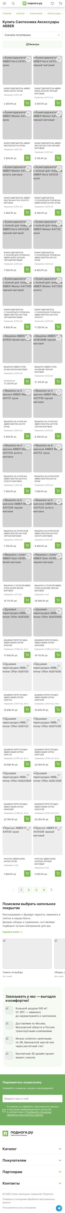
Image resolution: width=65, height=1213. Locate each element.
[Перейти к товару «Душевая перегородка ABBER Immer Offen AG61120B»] (47, 731)
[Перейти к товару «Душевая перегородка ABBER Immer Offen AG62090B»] (17, 785)
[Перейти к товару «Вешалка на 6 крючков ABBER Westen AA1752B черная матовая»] (17, 512)
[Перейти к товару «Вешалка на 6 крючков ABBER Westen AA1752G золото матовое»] (47, 512)
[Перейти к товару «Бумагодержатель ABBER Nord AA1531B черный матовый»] (47, 70)
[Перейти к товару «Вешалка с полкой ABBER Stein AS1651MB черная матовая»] (47, 567)
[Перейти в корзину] (60, 3)
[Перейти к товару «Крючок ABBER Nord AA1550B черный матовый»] (47, 840)
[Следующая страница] (51, 890)
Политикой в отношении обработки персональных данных (29, 1113)
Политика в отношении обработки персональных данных (29, 1201)
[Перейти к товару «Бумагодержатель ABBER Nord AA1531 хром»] (17, 70)
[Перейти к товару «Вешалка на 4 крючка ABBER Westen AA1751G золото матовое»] (17, 457)
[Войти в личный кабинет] (52, 3)
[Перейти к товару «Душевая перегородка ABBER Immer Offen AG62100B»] (47, 785)
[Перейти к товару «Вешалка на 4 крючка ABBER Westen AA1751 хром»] (17, 403)
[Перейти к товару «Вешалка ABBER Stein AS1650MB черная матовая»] (47, 348)
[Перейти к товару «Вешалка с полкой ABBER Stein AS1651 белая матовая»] (17, 567)
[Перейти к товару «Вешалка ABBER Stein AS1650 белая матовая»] (17, 348)
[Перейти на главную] (32, 3)
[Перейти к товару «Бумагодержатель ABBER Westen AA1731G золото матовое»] (17, 179)
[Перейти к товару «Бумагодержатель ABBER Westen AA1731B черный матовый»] (47, 124)
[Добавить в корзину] (27, 103)
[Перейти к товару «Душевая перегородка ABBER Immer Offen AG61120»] (17, 731)
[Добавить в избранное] (27, 59)
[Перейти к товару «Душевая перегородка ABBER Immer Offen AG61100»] (17, 676)
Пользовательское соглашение (19, 1207)
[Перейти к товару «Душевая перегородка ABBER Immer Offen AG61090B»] (47, 621)
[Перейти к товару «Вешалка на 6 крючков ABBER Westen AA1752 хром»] (47, 457)
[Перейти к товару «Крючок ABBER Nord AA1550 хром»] (17, 840)
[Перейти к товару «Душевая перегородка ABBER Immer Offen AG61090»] (17, 621)
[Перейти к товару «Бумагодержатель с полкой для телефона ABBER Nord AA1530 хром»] (47, 179)
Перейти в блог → (12, 932)
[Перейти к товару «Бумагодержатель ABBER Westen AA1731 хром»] (17, 124)
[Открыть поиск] (13, 3)
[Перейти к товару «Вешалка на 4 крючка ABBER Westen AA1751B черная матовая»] (47, 403)
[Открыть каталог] (4, 3)
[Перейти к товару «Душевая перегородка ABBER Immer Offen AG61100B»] (47, 676)
